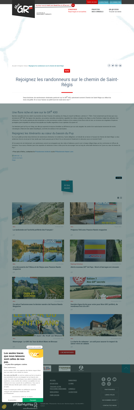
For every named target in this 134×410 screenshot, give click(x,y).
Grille (118, 197)
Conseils (71, 389)
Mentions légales (69, 403)
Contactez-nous (110, 405)
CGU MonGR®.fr (79, 403)
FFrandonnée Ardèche (43, 152)
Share (14, 235)
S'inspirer (20, 66)
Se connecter (115, 2)
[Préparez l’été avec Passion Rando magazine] (96, 213)
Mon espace (54, 392)
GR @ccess (54, 383)
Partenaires (110, 389)
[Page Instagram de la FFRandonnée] (109, 384)
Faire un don (92, 2)
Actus (25, 66)
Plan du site (60, 403)
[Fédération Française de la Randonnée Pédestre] (25, 405)
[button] (4, 406)
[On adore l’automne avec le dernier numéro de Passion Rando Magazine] (38, 288)
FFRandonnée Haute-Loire (64, 152)
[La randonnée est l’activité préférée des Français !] (38, 213)
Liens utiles (110, 395)
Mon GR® (23, 9)
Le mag (71, 383)
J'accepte (33, 400)
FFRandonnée (53, 403)
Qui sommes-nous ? (109, 400)
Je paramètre (12, 400)
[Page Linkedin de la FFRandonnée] (103, 384)
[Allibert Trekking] (77, 368)
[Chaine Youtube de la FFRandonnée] (114, 379)
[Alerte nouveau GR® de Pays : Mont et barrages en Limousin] (96, 251)
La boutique (103, 2)
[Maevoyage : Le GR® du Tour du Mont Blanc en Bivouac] (38, 325)
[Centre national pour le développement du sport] (43, 368)
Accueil (14, 66)
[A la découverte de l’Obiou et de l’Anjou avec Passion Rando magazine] (38, 251)
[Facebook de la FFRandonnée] (103, 379)
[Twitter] (109, 379)
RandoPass (72, 380)
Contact (42, 406)
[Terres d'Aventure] (61, 368)
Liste (121, 198)
